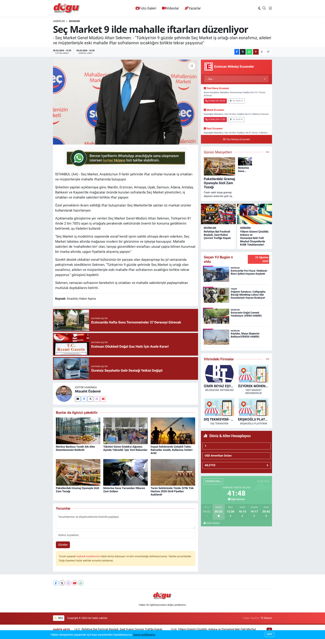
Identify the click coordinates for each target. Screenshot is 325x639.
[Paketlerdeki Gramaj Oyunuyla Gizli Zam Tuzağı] (78, 472)
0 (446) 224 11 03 (217, 119)
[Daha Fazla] (256, 52)
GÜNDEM (245, 227)
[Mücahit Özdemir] (64, 393)
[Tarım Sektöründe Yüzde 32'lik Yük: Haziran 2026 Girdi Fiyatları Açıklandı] (173, 472)
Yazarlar (194, 8)
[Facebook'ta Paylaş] (236, 52)
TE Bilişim (266, 618)
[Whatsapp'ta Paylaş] (249, 52)
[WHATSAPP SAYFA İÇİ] (125, 157)
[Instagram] (97, 399)
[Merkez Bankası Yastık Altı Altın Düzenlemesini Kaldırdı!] (78, 430)
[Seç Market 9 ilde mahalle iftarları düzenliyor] (125, 102)
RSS (60, 618)
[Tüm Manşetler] (267, 152)
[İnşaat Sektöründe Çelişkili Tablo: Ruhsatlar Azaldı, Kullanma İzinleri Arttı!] (173, 430)
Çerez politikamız (144, 634)
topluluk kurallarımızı (88, 556)
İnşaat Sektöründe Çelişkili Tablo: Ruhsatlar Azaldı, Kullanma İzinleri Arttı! (171, 450)
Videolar (172, 8)
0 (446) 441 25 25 (217, 101)
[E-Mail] (78, 399)
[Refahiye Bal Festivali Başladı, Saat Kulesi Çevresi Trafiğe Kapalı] (218, 214)
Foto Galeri (147, 8)
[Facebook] (84, 399)
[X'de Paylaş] (243, 52)
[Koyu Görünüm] (259, 8)
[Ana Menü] (270, 8)
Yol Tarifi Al (237, 101)
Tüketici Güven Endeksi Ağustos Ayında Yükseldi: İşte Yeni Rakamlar (125, 448)
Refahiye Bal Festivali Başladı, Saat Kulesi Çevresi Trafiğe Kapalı (217, 235)
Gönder (63, 544)
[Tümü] (267, 359)
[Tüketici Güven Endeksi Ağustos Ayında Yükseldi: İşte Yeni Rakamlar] (125, 430)
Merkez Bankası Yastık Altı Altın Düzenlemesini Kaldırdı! (75, 448)
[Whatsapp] (81, 583)
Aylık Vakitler (213, 523)
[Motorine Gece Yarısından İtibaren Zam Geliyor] (125, 472)
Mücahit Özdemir (88, 391)
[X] (62, 583)
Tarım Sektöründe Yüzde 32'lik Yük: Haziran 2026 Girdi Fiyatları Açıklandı (172, 491)
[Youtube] (103, 399)
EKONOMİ (74, 21)
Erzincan (210, 227)
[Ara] (264, 8)
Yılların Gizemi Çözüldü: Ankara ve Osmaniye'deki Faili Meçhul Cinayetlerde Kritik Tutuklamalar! (254, 238)
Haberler (59, 21)
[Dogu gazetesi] (67, 8)
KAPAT (269, 634)
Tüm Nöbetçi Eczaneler (238, 139)
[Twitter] (90, 399)
